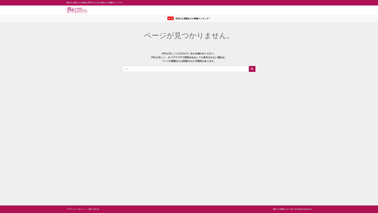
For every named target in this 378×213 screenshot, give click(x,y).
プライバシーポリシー (76, 209)
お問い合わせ (93, 209)
